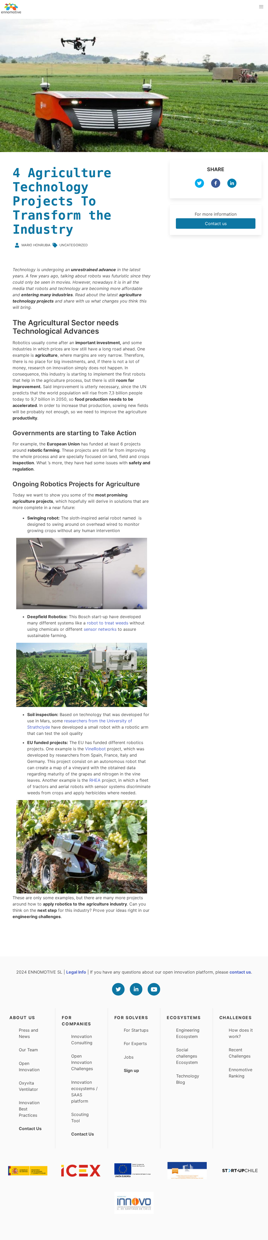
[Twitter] (118, 989)
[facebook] (215, 183)
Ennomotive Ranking (240, 1073)
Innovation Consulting (81, 1039)
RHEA (95, 780)
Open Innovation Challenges (82, 1062)
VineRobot (96, 748)
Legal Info (76, 972)
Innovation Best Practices (29, 1109)
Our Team (28, 1049)
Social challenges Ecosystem (187, 1056)
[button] (261, 7)
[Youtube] (154, 989)
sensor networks (100, 629)
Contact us (216, 223)
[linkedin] (232, 183)
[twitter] (199, 183)
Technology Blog (187, 1079)
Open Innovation (29, 1066)
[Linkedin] (136, 989)
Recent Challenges (239, 1053)
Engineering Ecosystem (187, 1033)
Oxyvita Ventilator (28, 1086)
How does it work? (241, 1033)
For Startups (136, 1030)
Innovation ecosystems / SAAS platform (84, 1092)
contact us (240, 972)
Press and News (28, 1033)
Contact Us (30, 1128)
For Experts (135, 1043)
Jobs (128, 1057)
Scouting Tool (80, 1117)
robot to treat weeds (107, 622)
